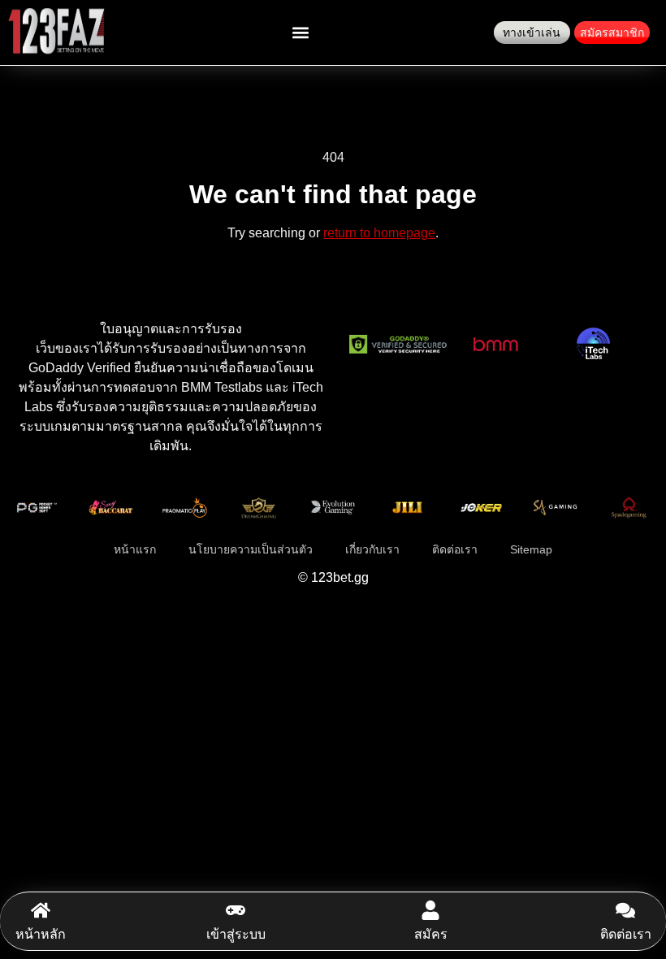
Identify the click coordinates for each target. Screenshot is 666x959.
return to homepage (379, 233)
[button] (301, 33)
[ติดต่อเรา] (625, 910)
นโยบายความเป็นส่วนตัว (250, 549)
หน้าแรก (135, 549)
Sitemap (531, 549)
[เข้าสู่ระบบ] (235, 910)
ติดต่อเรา (625, 934)
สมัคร (431, 934)
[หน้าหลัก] (40, 910)
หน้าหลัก (40, 934)
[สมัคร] (430, 910)
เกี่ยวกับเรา (372, 549)
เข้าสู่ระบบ (236, 934)
